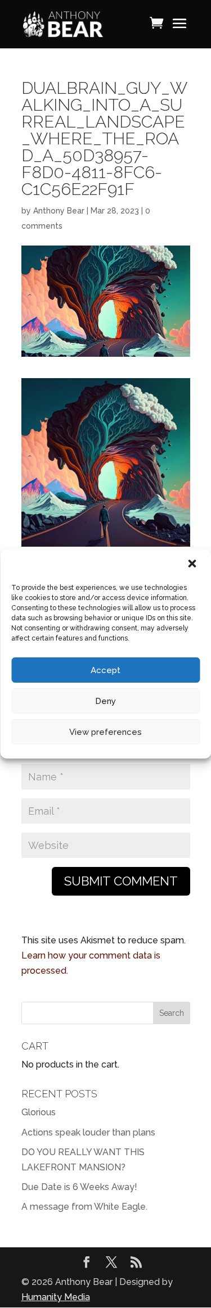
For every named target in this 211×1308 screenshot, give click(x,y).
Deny (105, 701)
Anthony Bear (58, 210)
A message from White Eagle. (84, 1206)
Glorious (38, 1112)
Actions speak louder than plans (88, 1132)
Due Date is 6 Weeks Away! (79, 1187)
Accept (105, 670)
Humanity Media (55, 1297)
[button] (193, 564)
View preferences (105, 732)
